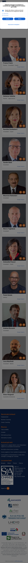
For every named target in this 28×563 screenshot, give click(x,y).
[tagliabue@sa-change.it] (20, 225)
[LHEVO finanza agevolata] (14, 522)
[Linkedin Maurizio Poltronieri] (23, 192)
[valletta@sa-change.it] (20, 93)
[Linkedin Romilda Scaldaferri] (23, 126)
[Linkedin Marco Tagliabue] (23, 225)
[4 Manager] (14, 500)
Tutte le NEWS (4, 429)
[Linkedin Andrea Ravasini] (23, 325)
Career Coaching (5, 422)
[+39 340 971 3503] (17, 93)
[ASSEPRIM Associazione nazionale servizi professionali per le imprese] (14, 516)
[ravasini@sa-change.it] (20, 325)
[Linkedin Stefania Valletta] (23, 93)
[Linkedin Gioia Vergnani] (23, 391)
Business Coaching (6, 419)
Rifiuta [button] (19, 18)
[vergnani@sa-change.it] (20, 391)
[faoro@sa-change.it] (20, 59)
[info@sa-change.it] (20, 358)
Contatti (3, 432)
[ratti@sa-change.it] (20, 159)
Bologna (3, 463)
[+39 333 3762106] (17, 59)
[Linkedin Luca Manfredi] (23, 358)
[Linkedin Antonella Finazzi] (23, 258)
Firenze (15, 463)
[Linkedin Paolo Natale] (23, 292)
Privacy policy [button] (5, 15)
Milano (9, 463)
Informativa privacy (6, 435)
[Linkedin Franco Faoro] (23, 59)
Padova (21, 463)
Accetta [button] (8, 18)
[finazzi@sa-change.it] (20, 258)
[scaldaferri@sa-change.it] (20, 126)
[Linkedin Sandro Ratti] (23, 159)
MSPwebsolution (19, 561)
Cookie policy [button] (5, 13)
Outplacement (4, 417)
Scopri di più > (21, 67)
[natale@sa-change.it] (20, 292)
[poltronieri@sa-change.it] (20, 192)
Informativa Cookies (6, 437)
